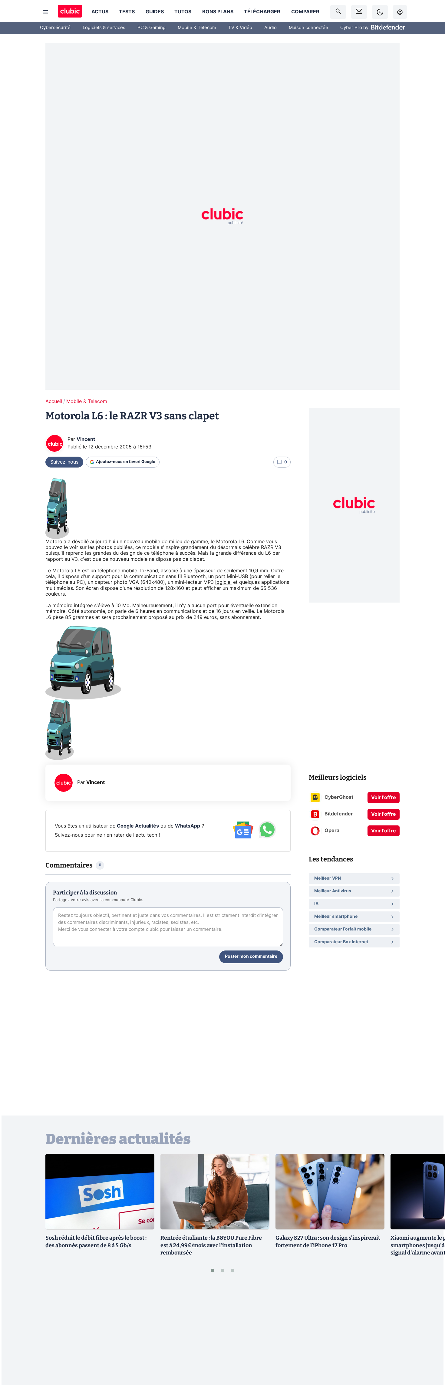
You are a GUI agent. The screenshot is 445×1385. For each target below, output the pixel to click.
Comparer (305, 11)
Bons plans (217, 11)
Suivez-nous (64, 462)
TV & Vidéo (240, 27)
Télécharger (262, 11)
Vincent (86, 439)
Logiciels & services (104, 27)
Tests (127, 11)
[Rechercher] (338, 12)
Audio (270, 27)
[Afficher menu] (45, 12)
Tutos (182, 11)
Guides (155, 11)
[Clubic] (70, 12)
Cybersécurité (55, 27)
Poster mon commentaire (251, 956)
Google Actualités (138, 826)
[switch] (380, 12)
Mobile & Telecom (197, 27)
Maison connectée (308, 27)
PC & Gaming (151, 27)
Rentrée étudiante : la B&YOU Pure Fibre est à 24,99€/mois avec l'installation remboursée (211, 1245)
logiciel (223, 582)
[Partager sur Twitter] (430, 1353)
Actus (99, 11)
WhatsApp (187, 826)
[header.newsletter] (359, 12)
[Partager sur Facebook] (430, 1333)
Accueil (53, 401)
